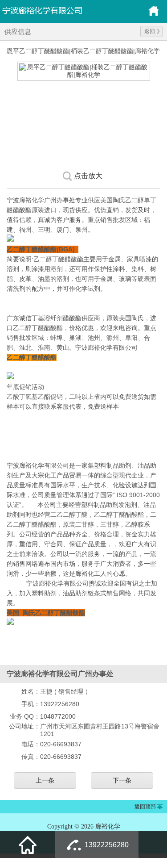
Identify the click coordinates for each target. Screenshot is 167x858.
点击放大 (88, 176)
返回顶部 (145, 807)
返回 (149, 31)
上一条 (45, 780)
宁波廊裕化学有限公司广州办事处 (62, 9)
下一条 (122, 780)
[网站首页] (28, 844)
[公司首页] (153, 15)
